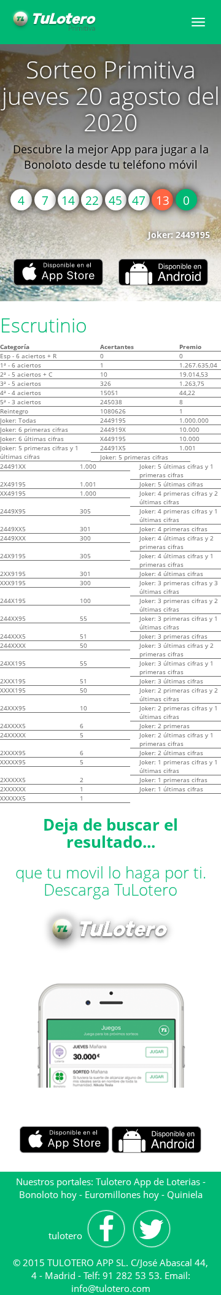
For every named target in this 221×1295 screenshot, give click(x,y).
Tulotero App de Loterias (148, 1181)
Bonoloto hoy (48, 1194)
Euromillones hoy (122, 1194)
